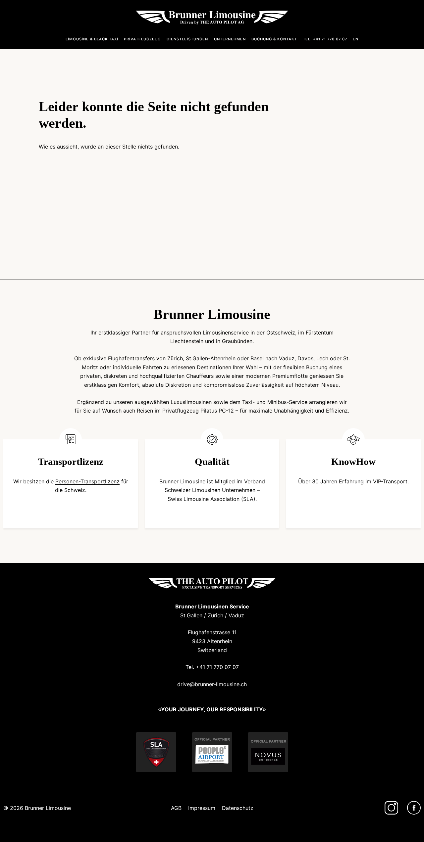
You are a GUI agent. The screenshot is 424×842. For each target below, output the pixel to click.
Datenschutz (237, 808)
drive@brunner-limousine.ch (212, 684)
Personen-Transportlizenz (87, 481)
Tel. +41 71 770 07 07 (325, 39)
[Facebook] (414, 808)
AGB (176, 808)
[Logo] (212, 17)
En (355, 39)
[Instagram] (391, 808)
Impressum (201, 808)
